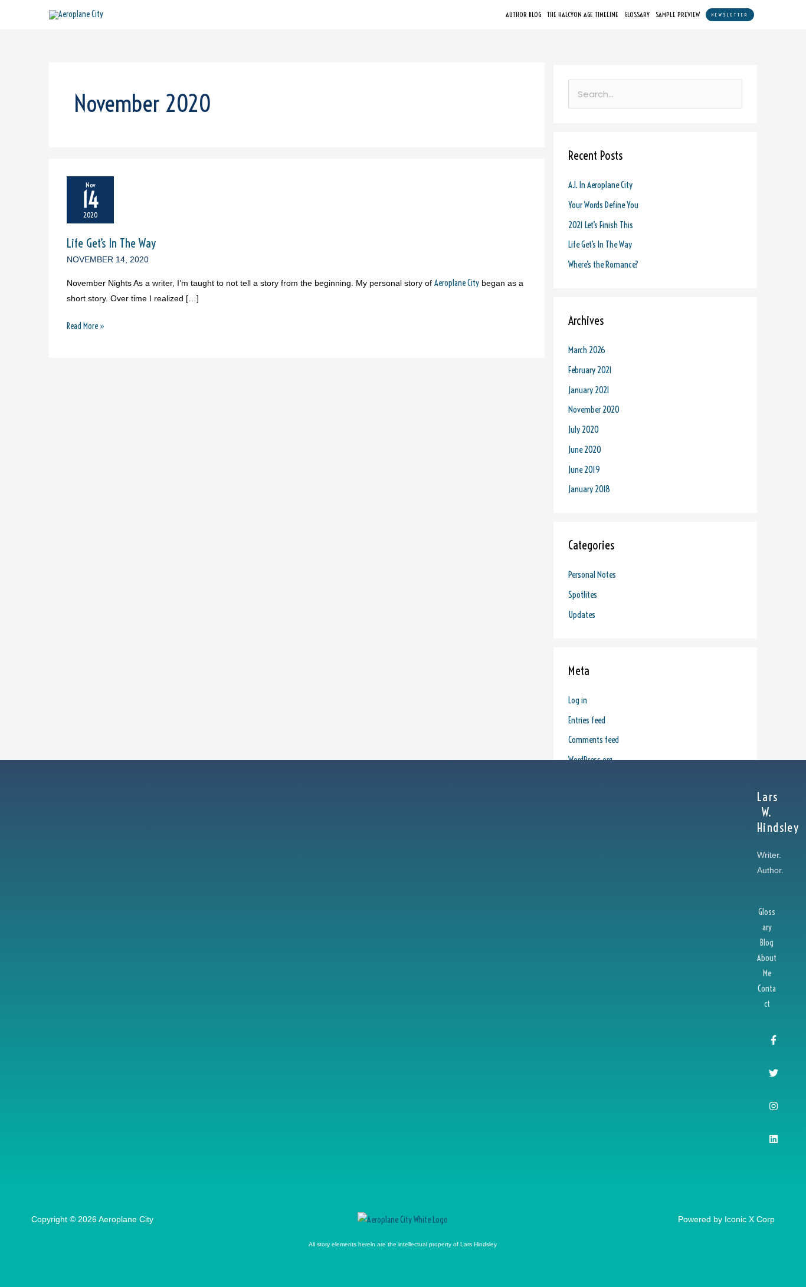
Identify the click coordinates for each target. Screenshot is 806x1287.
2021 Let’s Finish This (600, 225)
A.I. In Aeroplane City (600, 184)
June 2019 (584, 469)
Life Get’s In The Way (111, 243)
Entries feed (586, 720)
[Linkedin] (773, 1139)
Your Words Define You (603, 204)
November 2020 (594, 409)
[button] (730, 14)
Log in (577, 700)
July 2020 (583, 429)
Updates (581, 614)
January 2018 (589, 489)
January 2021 (589, 390)
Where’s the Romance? (603, 264)
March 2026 (586, 350)
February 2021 (590, 370)
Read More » (86, 324)
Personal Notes (592, 574)
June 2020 (584, 449)
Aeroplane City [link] (456, 283)
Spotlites (582, 594)
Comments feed (593, 739)
